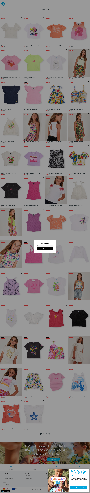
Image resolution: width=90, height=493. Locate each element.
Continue (45, 248)
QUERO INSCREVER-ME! (79, 487)
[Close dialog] (88, 470)
